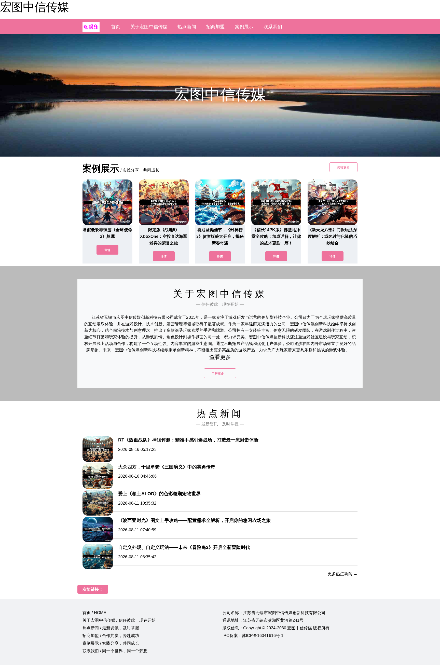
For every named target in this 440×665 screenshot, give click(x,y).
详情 (107, 250)
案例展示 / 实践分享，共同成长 (110, 643)
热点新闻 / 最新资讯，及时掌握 (110, 628)
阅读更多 (343, 167)
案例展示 (244, 26)
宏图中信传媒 (34, 6)
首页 (115, 26)
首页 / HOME (94, 613)
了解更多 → (220, 373)
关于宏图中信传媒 (148, 26)
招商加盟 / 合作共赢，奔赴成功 (110, 635)
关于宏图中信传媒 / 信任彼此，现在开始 (119, 620)
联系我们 (273, 26)
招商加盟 (215, 26)
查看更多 (220, 357)
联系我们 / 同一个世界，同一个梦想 (114, 651)
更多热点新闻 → (343, 574)
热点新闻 (186, 26)
